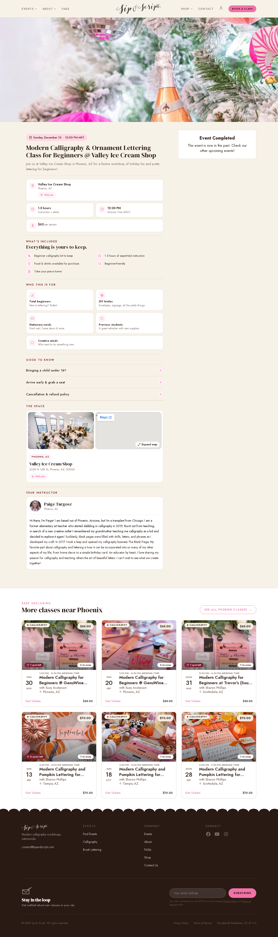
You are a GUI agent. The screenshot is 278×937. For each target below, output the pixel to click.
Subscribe (242, 893)
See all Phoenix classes (228, 610)
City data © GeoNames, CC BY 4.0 (236, 923)
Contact (206, 9)
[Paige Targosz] (35, 506)
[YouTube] (217, 834)
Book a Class (242, 8)
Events (28, 9)
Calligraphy (90, 842)
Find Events (90, 834)
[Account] (221, 8)
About (47, 9)
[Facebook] (208, 834)
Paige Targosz (58, 504)
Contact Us (151, 865)
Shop (185, 9)
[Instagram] (226, 834)
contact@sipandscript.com (38, 847)
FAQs (66, 9)
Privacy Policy (230, 901)
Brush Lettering (92, 849)
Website (49, 195)
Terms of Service (203, 923)
